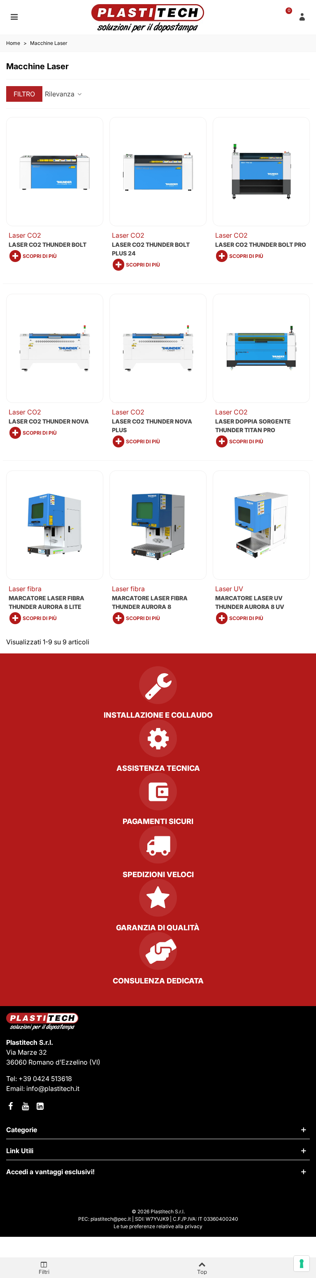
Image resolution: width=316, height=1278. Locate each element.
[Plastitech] (147, 18)
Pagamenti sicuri (158, 821)
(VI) (94, 1062)
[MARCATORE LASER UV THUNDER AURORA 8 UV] (261, 525)
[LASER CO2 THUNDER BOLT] (54, 171)
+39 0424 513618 (45, 1078)
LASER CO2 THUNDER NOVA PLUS (152, 425)
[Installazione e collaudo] (158, 688)
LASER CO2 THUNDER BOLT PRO (260, 244)
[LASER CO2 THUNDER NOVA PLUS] (158, 348)
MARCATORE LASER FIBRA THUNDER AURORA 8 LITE (46, 602)
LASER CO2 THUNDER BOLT (47, 244)
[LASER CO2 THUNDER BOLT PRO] (261, 171)
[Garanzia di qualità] (158, 901)
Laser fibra (25, 589)
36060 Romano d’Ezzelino (47, 1062)
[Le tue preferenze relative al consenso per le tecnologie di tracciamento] (301, 1263)
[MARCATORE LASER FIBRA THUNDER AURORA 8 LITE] (54, 525)
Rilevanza (60, 94)
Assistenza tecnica (158, 768)
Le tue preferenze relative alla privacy (158, 1226)
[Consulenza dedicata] (158, 954)
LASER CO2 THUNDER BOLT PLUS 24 (151, 249)
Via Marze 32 (26, 1052)
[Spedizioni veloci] (158, 848)
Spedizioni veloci (158, 874)
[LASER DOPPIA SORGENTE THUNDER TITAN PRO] (261, 348)
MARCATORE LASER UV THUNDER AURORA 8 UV (249, 602)
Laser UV (229, 589)
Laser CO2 (25, 235)
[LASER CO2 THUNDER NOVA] (54, 348)
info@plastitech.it (52, 1088)
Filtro (24, 94)
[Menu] (14, 16)
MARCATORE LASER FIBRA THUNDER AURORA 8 (150, 602)
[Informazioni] (302, 16)
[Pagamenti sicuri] (158, 794)
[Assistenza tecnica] (158, 741)
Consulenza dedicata (158, 980)
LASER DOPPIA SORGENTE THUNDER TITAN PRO (253, 425)
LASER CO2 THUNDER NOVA (49, 421)
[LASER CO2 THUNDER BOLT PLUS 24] (158, 171)
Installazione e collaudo (158, 715)
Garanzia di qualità (158, 927)
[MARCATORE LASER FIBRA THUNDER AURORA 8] (158, 525)
